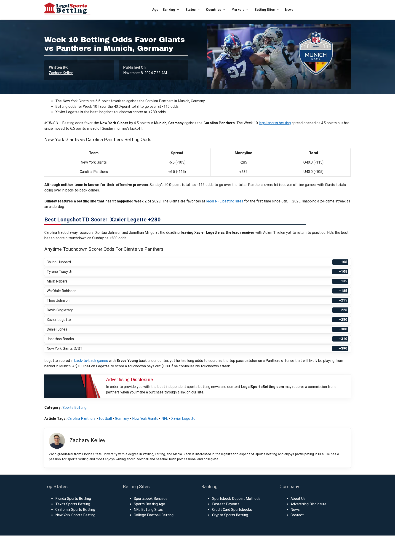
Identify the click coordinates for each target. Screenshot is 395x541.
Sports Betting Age (149, 504)
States (190, 9)
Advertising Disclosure (308, 504)
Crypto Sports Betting (230, 515)
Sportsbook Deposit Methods (236, 498)
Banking (169, 9)
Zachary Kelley (61, 73)
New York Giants (145, 418)
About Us (298, 498)
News (289, 9)
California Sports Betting (75, 509)
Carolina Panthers (81, 418)
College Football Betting (153, 515)
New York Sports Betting (75, 515)
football (105, 418)
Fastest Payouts (225, 504)
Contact (297, 515)
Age (155, 9)
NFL (164, 418)
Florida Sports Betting (73, 498)
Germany (122, 418)
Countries (213, 9)
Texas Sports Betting (72, 504)
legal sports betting (275, 123)
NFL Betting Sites (148, 509)
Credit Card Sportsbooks (232, 509)
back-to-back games (91, 360)
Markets (238, 9)
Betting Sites (265, 9)
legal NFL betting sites (224, 201)
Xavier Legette (183, 418)
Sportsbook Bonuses (150, 498)
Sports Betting (74, 407)
